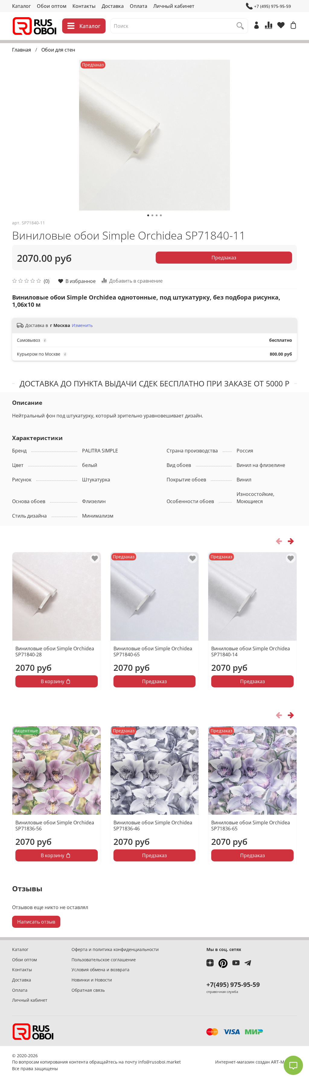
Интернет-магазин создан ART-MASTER (256, 1062)
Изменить (82, 325)
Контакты (84, 6)
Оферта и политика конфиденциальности (115, 949)
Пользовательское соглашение (104, 959)
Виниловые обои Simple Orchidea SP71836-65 (250, 825)
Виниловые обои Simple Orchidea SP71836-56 (54, 825)
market (174, 1062)
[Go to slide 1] (148, 215)
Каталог (21, 6)
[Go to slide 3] (157, 215)
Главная (21, 49)
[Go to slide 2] (152, 215)
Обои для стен (58, 49)
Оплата (138, 6)
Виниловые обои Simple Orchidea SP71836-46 (152, 825)
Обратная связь (88, 990)
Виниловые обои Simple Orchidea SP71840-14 (250, 651)
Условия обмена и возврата (100, 969)
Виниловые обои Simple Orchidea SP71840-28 (54, 651)
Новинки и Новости (92, 980)
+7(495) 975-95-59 (233, 984)
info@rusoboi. (152, 1062)
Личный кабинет (173, 6)
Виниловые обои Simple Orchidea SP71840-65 (152, 651)
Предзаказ (224, 257)
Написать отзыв (36, 921)
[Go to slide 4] (161, 215)
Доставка (113, 6)
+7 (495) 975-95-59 (272, 6)
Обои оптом (51, 6)
